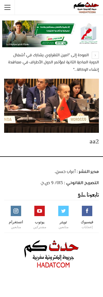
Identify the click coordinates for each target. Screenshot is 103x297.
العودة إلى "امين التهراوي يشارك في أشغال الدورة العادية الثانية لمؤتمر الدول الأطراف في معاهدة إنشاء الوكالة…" (53, 62)
